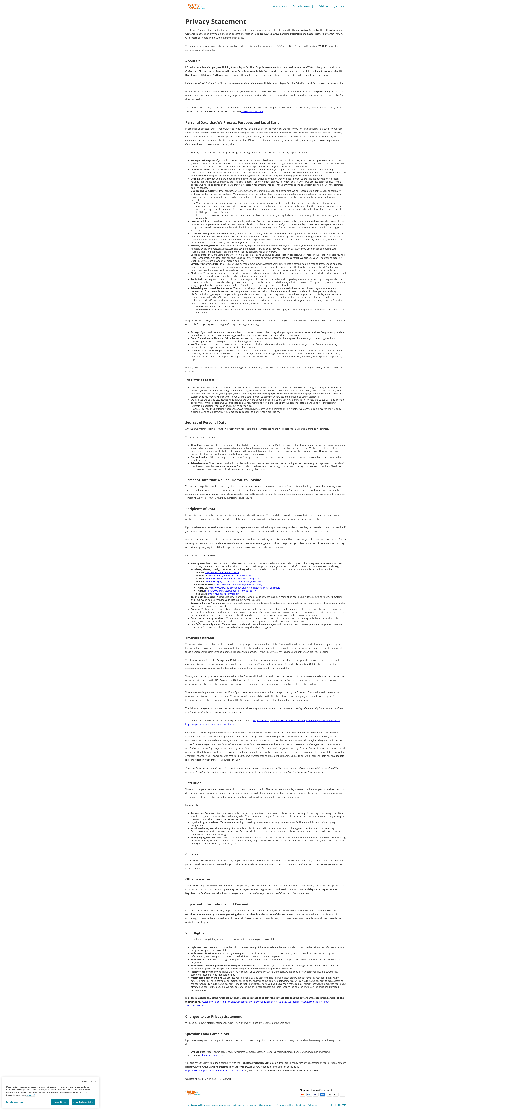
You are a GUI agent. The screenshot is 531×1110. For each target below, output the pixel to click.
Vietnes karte (314, 1105)
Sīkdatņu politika (266, 1105)
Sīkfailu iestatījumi (14, 1102)
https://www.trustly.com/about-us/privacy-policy (230, 590)
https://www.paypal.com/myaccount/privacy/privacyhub (234, 581)
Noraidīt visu (60, 1102)
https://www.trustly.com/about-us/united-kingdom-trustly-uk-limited (244, 587)
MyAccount (338, 6)
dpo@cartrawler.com (252, 111)
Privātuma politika (285, 1105)
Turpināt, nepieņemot (89, 1081)
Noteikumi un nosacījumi (244, 1105)
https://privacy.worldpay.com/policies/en (229, 575)
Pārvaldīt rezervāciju (303, 6)
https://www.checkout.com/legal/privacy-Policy (237, 584)
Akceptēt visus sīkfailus (83, 1102)
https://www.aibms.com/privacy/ (222, 572)
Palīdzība (323, 6)
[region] (50, 1092)
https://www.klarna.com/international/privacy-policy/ (232, 578)
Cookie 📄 (30, 1095)
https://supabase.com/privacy (223, 593)
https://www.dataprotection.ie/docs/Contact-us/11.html (214, 1070)
